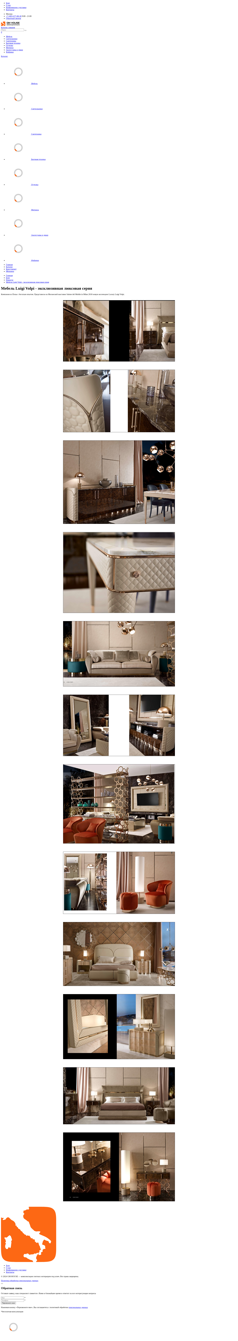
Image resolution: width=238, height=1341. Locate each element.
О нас (8, 5)
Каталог (4, 56)
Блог (8, 3)
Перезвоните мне (8, 1303)
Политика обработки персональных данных (19, 1281)
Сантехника (11, 41)
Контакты (10, 10)
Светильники (11, 39)
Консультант (11, 269)
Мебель (9, 36)
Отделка (9, 45)
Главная (9, 265)
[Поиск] (25, 30)
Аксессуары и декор (14, 50)
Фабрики (10, 52)
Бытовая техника (13, 43)
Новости (9, 280)
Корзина (10, 271)
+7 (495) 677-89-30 (13, 16)
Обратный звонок (13, 18)
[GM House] (10, 25)
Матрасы (10, 48)
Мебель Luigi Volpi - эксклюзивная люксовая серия (27, 282)
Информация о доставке (16, 7)
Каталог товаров (8, 27)
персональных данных (78, 1307)
